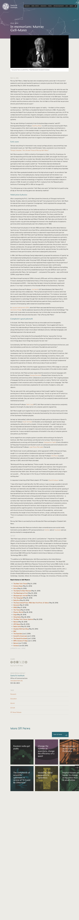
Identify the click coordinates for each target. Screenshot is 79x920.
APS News (16, 624)
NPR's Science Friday (20, 641)
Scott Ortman (27, 422)
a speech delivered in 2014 (20, 307)
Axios (15, 588)
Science (16, 645)
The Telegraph (18, 598)
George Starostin (35, 375)
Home (12, 23)
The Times (16, 610)
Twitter (47, 530)
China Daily (17, 617)
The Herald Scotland (20, 638)
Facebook (57, 530)
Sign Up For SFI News (16, 665)
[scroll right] (77, 768)
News (16, 23)
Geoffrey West (36, 126)
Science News (18, 586)
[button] (27, 6)
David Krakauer (54, 480)
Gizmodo (16, 605)
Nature (15, 622)
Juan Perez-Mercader (36, 447)
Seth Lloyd (29, 404)
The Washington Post (20, 593)
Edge (15, 614)
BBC (14, 631)
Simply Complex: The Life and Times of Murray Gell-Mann (29, 150)
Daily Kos (16, 600)
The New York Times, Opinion (23, 619)
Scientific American (20, 636)
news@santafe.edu (16, 680)
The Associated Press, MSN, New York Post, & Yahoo (31, 603)
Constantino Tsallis (50, 442)
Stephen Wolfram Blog (21, 629)
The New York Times (20, 583)
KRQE (15, 607)
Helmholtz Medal (15, 310)
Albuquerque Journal (20, 595)
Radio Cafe (17, 626)
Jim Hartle (35, 289)
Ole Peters (54, 456)
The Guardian (17, 633)
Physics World (18, 612)
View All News (57, 734)
